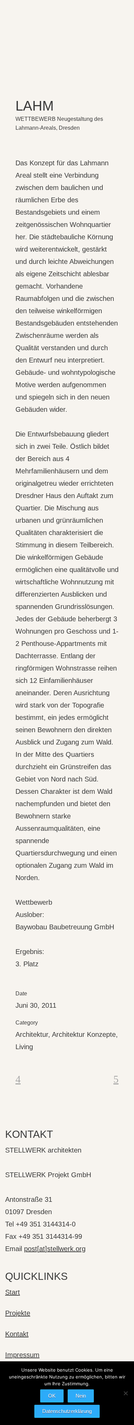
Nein (81, 1396)
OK (52, 1396)
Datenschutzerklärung (67, 1411)
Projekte (17, 1313)
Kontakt (17, 1334)
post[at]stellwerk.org (55, 1248)
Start (12, 1292)
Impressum (22, 1355)
